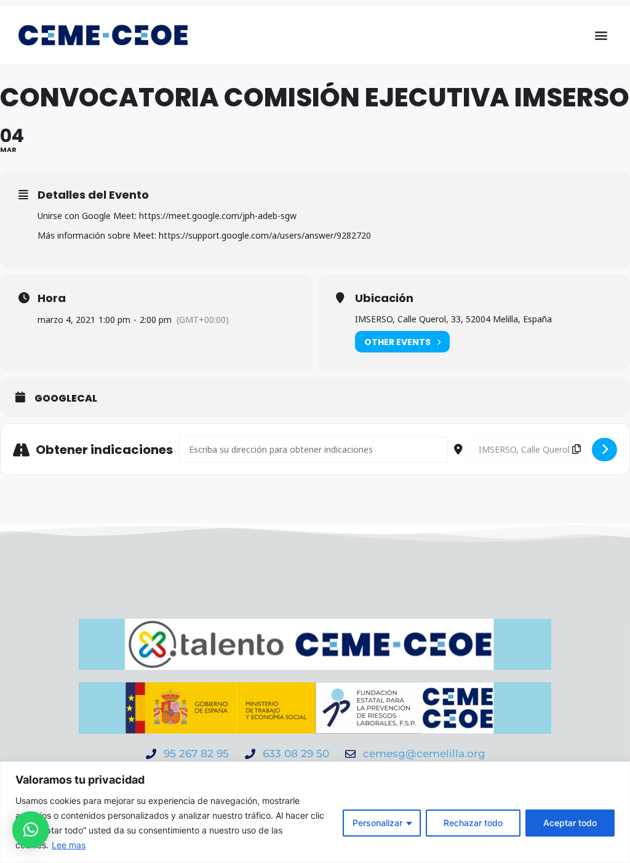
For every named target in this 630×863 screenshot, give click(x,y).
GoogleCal (65, 398)
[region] (315, 812)
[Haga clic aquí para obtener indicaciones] (604, 449)
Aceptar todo (570, 822)
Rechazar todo (473, 822)
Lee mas (69, 845)
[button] (601, 35)
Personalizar (377, 822)
